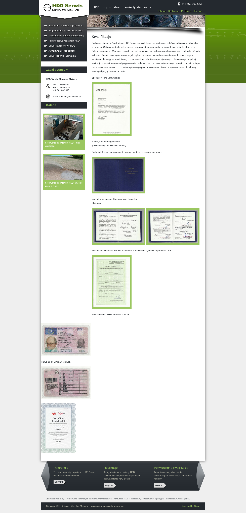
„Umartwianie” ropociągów (153, 499)
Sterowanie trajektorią (55, 499)
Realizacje (173, 11)
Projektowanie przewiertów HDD (66, 30)
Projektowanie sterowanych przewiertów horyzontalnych (89, 499)
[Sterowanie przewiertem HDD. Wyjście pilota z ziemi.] (64, 167)
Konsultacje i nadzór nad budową (66, 35)
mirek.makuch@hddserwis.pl (67, 96)
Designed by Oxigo (191, 506)
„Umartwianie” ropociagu (62, 50)
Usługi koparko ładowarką (62, 55)
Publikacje (186, 11)
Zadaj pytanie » (57, 69)
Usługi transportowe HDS (62, 45)
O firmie (162, 11)
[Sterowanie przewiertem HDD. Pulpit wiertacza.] (64, 127)
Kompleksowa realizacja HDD (64, 40)
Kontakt (198, 11)
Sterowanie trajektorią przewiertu (66, 25)
